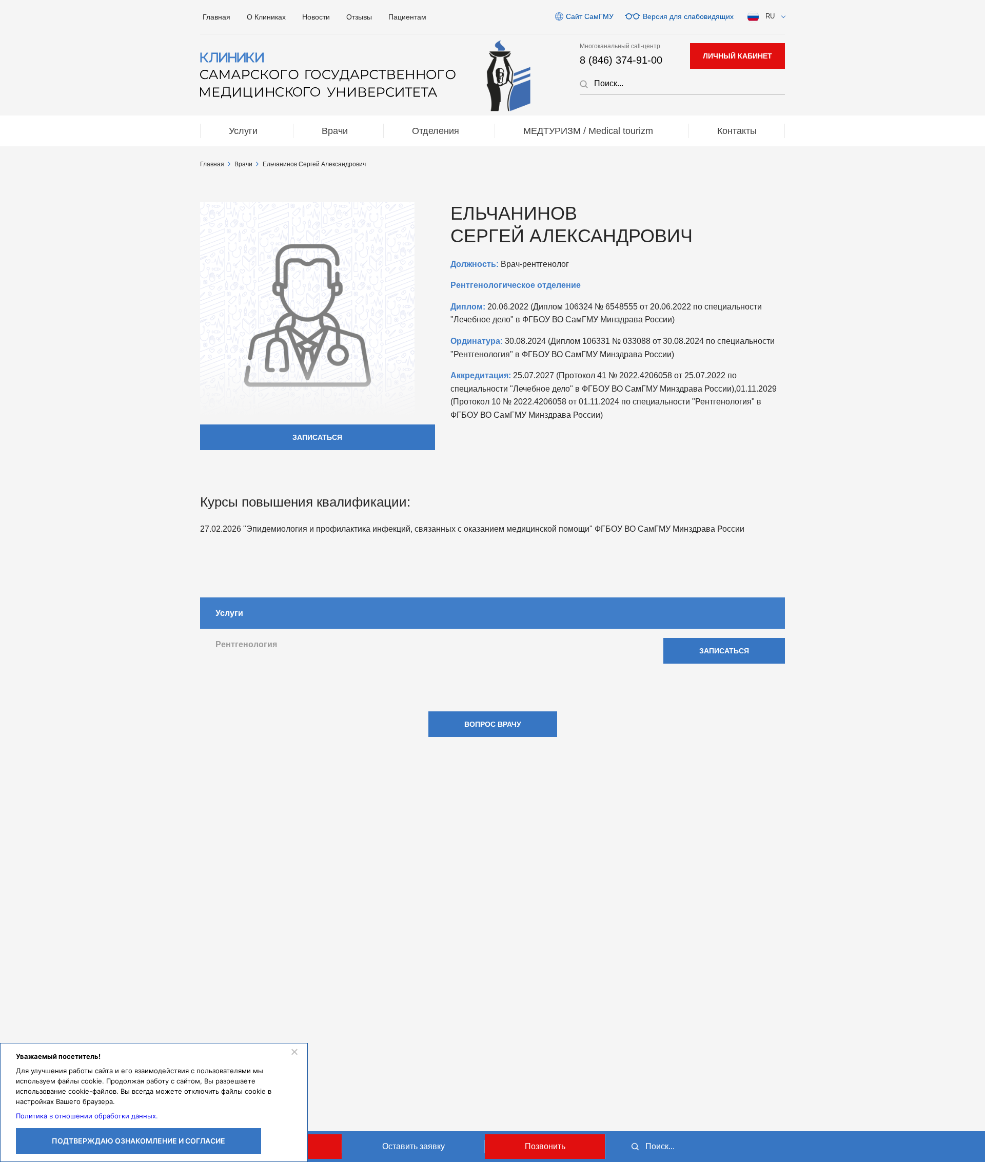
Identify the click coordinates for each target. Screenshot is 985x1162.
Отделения (435, 131)
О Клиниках (266, 17)
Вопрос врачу (492, 724)
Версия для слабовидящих (688, 16)
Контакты (737, 131)
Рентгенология (246, 644)
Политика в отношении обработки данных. (87, 1116)
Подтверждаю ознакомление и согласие (138, 1140)
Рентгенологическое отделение (515, 285)
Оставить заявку (413, 1146)
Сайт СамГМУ (590, 16)
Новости (316, 17)
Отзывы (359, 17)
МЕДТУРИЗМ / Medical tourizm (588, 131)
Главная (216, 17)
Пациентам (407, 17)
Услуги (243, 131)
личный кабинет (737, 56)
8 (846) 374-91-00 (621, 60)
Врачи (335, 131)
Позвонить (545, 1146)
